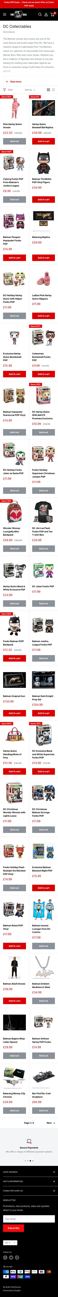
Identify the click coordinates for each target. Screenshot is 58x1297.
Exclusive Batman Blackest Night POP (42, 869)
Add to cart (43, 141)
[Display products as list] (53, 89)
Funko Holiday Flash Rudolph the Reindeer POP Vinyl (14, 870)
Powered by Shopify (12, 1290)
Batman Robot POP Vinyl (13, 927)
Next (49, 1123)
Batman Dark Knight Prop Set (42, 698)
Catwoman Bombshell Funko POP (41, 356)
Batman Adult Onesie (14, 983)
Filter (10, 89)
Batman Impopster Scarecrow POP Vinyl (14, 413)
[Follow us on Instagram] (17, 1257)
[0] (52, 14)
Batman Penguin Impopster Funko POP (12, 240)
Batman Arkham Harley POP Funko (41, 1040)
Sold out (14, 141)
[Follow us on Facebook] (5, 1257)
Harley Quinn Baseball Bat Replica (42, 126)
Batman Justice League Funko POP (42, 643)
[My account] (46, 14)
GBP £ (7, 1243)
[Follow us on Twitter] (11, 1257)
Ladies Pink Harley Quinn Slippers (42, 297)
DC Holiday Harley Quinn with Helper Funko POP (12, 298)
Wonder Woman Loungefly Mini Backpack (11, 531)
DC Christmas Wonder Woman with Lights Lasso (14, 812)
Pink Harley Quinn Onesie (12, 126)
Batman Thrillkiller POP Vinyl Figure (42, 181)
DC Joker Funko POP (43, 586)
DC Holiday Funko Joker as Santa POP (13, 472)
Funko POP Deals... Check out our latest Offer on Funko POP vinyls (29, 4)
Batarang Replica (41, 237)
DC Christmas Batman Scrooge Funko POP (41, 812)
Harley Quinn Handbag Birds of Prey (12, 754)
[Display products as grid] (48, 89)
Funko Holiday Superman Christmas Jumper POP (43, 473)
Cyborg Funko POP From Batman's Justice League (13, 182)
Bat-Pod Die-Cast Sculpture (41, 1095)
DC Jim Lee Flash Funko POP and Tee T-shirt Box (42, 531)
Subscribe (13, 1228)
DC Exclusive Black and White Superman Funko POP (43, 754)
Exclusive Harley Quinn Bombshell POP (12, 356)
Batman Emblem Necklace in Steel (41, 985)
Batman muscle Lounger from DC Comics (41, 928)
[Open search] (40, 14)
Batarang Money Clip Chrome (14, 1095)
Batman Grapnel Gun (14, 696)
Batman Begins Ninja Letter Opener (14, 1040)
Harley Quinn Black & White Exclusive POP (14, 588)
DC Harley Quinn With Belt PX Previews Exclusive (42, 415)
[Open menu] (4, 14)
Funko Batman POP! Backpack (13, 643)
